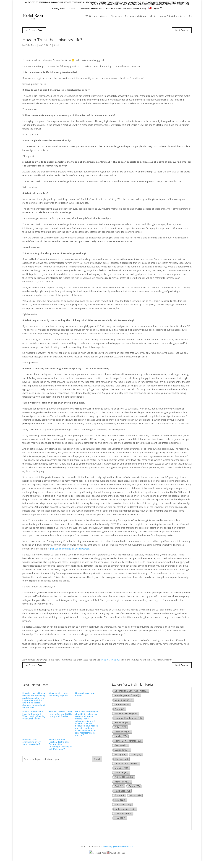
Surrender (122, 750)
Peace (134, 786)
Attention (121, 772)
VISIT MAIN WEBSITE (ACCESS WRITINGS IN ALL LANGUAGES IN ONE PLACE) (113, 9)
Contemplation (124, 700)
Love (120, 818)
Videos (103, 16)
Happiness (122, 791)
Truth (120, 795)
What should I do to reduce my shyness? (59, 694)
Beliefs (120, 727)
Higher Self (122, 781)
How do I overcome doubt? (84, 694)
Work (135, 795)
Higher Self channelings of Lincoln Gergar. (68, 548)
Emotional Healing (126, 713)
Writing (120, 754)
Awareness (123, 813)
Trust (136, 754)
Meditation (123, 804)
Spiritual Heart (124, 777)
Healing (121, 736)
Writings (90, 16)
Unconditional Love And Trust (131, 690)
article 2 (115, 659)
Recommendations (135, 16)
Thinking (121, 759)
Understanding (125, 809)
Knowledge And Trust (127, 695)
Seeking (121, 745)
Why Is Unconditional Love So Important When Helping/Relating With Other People (33, 715)
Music (153, 16)
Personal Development (128, 718)
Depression (122, 704)
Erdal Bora (30, 45)
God (119, 786)
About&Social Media (171, 16)
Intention (121, 768)
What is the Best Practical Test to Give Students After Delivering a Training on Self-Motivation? (60, 744)
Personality (122, 731)
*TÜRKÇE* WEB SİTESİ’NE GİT (65, 9)
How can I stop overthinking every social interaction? (31, 741)
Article (57, 45)
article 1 (105, 659)
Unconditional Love (126, 763)
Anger (119, 709)
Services (115, 16)
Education (122, 722)
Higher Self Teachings (128, 741)
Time (120, 800)
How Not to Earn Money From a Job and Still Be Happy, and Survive (60, 714)
